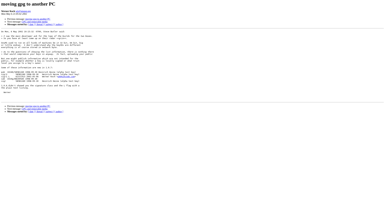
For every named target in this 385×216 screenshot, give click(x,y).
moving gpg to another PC (37, 19)
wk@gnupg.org (23, 11)
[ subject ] (49, 24)
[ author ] (58, 24)
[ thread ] (39, 24)
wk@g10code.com (66, 76)
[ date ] (31, 24)
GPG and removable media (35, 21)
